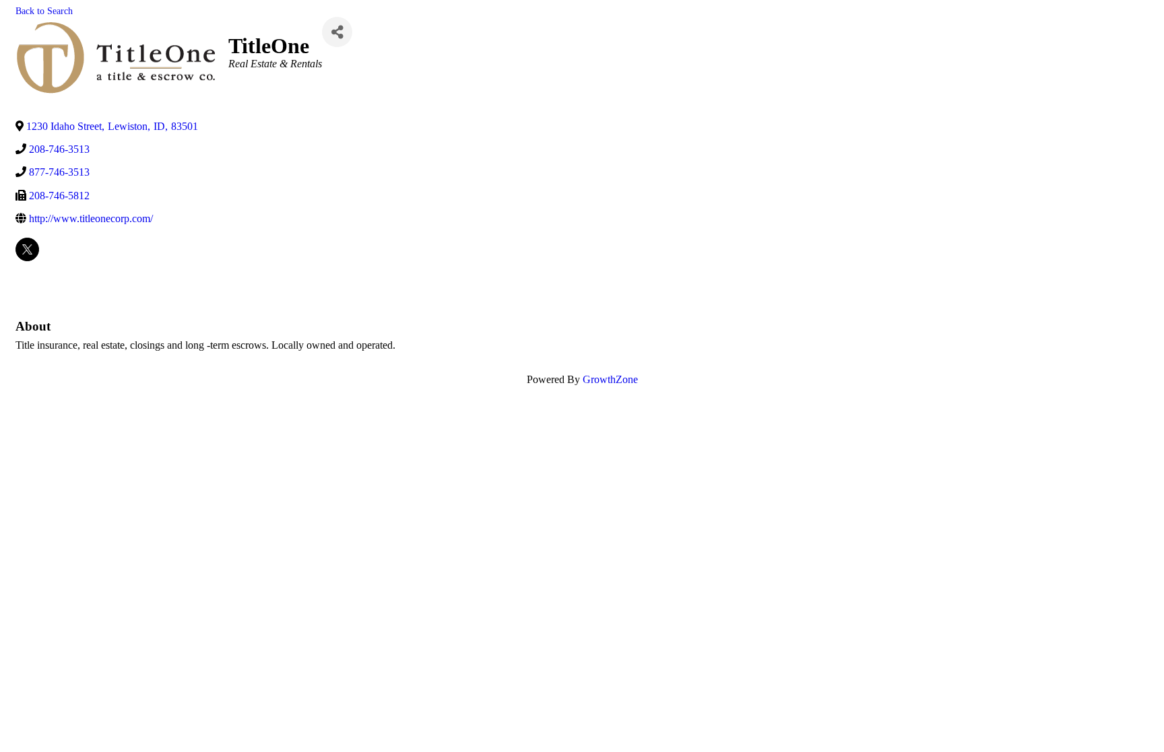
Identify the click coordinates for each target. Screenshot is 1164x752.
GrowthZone (610, 379)
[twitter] (27, 249)
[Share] (337, 32)
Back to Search (44, 10)
